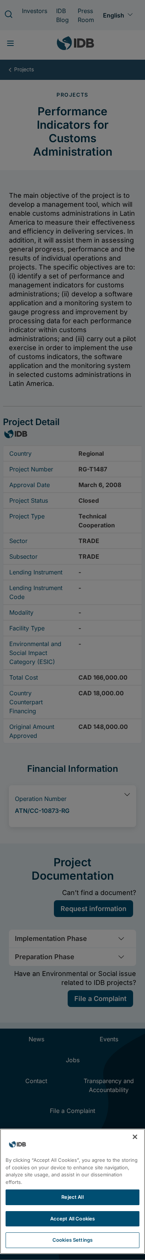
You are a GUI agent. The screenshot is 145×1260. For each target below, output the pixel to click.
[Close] (135, 1137)
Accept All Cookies (72, 1219)
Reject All (72, 1197)
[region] (72, 1191)
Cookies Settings (72, 1240)
